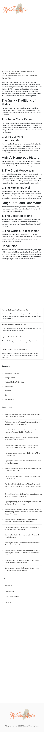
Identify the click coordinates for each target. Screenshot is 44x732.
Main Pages (9, 386)
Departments (9, 399)
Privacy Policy (9, 591)
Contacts (8, 602)
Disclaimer (8, 586)
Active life (8, 391)
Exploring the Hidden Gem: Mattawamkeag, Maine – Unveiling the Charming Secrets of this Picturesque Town (22, 553)
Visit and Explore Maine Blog (14, 382)
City (6, 395)
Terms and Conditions (12, 597)
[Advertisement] (22, 46)
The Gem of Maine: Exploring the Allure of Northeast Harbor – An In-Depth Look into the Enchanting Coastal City (23, 486)
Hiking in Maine (10, 378)
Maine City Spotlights (12, 373)
